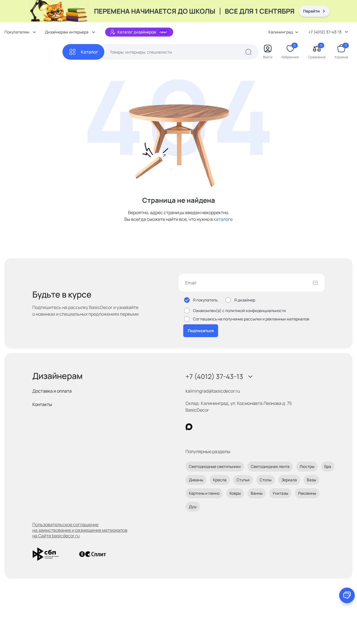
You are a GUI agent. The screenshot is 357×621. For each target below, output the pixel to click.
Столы (265, 479)
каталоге (223, 219)
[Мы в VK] (211, 426)
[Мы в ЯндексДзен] (223, 426)
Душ (193, 506)
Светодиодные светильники (215, 466)
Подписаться (201, 330)
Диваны (196, 479)
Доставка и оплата (52, 391)
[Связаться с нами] (347, 595)
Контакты (42, 404)
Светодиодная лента (270, 466)
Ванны (256, 493)
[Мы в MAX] (188, 426)
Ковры (235, 493)
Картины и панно (204, 493)
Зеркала (289, 479)
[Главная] (33, 52)
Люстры (307, 466)
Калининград (281, 32)
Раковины (307, 493)
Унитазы (280, 493)
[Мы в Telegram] (234, 426)
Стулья (243, 479)
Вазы (311, 479)
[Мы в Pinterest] (200, 426)
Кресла (219, 479)
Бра (327, 466)
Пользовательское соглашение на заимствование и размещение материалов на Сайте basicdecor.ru (79, 530)
